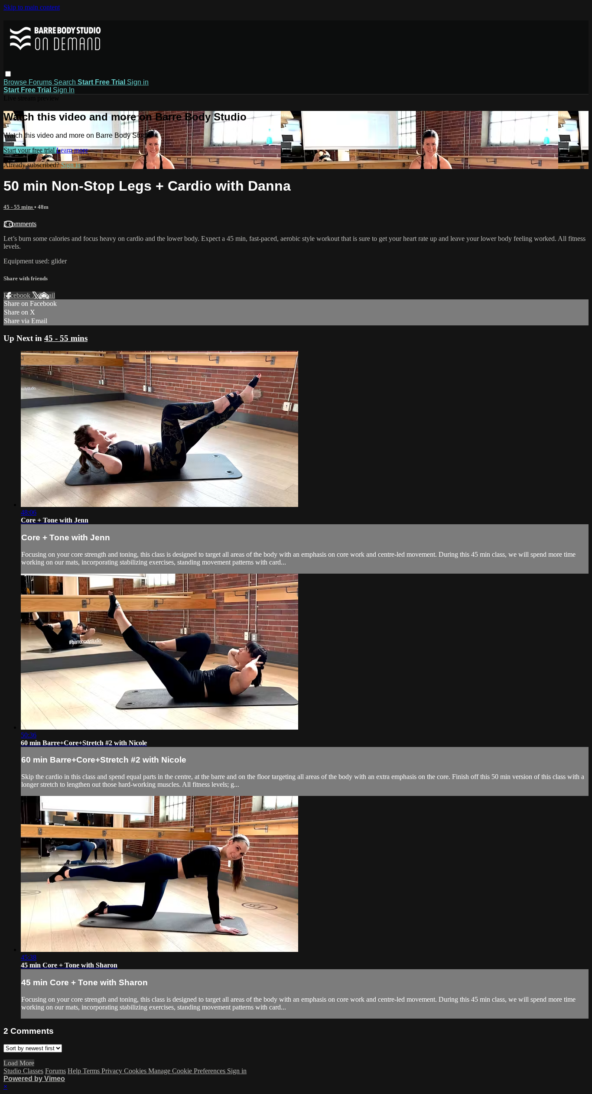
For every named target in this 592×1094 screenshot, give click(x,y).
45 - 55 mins (18, 207)
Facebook (17, 295)
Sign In (64, 90)
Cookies (136, 1071)
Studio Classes (23, 1071)
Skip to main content (31, 7)
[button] (8, 74)
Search (66, 82)
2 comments (19, 223)
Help (75, 1071)
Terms (92, 1071)
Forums (41, 82)
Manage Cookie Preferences (187, 1071)
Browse (16, 82)
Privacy (112, 1071)
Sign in (138, 82)
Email (47, 295)
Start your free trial (29, 150)
